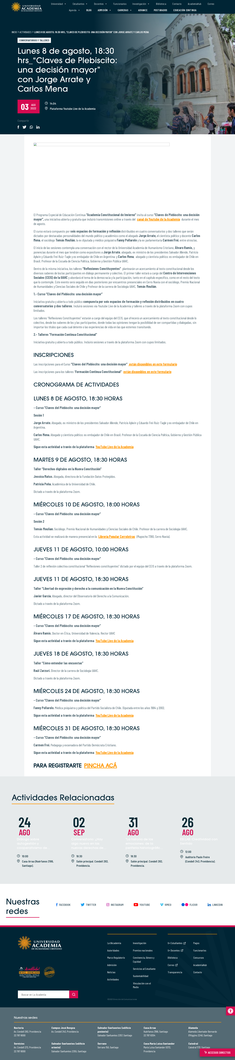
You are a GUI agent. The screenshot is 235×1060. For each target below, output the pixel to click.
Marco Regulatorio (116, 957)
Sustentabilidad (140, 976)
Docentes (99, 3)
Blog (89, 10)
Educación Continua (184, 10)
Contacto (177, 3)
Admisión (103, 10)
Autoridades (113, 950)
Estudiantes (78, 3)
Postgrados (160, 10)
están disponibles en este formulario (147, 372)
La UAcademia (114, 943)
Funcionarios (119, 3)
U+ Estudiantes (175, 943)
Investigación (139, 3)
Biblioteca (161, 3)
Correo (211, 3)
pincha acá (100, 766)
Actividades (25, 32)
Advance (142, 10)
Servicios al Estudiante (144, 968)
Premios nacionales (143, 950)
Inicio (14, 32)
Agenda (73, 10)
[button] (230, 1010)
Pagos (196, 943)
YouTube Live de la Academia (114, 447)
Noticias (111, 972)
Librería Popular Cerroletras (116, 536)
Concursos (198, 957)
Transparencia (175, 972)
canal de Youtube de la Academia (158, 219)
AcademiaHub (194, 3)
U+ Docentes (174, 950)
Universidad (57, 3)
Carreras (123, 10)
